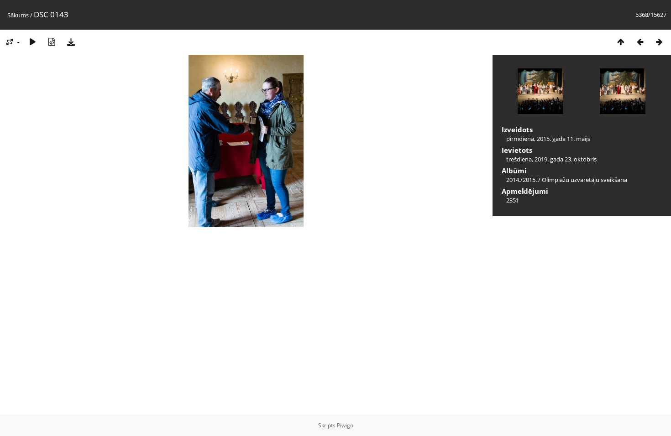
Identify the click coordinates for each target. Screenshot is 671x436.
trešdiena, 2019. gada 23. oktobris (551, 159)
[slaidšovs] (32, 41)
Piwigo (345, 425)
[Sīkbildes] (620, 41)
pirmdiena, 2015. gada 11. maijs (548, 139)
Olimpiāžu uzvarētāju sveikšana (584, 180)
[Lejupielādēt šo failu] (70, 41)
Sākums (18, 15)
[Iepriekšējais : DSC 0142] (640, 41)
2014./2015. (521, 180)
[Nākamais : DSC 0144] (659, 41)
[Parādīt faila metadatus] (51, 41)
